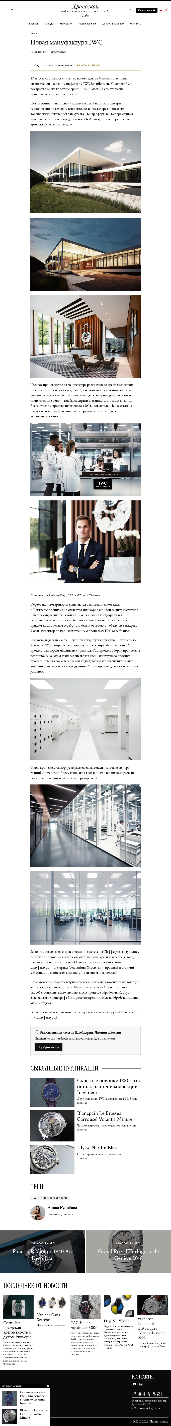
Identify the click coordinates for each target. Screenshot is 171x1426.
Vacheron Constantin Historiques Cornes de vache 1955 (151, 1328)
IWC (35, 1198)
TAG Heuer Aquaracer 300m (84, 1325)
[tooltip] (161, 10)
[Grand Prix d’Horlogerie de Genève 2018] (128, 1251)
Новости (35, 33)
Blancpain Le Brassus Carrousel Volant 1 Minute (104, 1116)
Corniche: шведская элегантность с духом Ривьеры (17, 1329)
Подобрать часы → (48, 1047)
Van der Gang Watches (48, 1317)
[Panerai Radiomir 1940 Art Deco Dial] (42, 1251)
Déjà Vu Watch (117, 1321)
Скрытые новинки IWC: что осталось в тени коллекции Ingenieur (108, 1086)
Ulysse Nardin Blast (97, 1148)
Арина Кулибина (62, 1207)
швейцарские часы (55, 1198)
